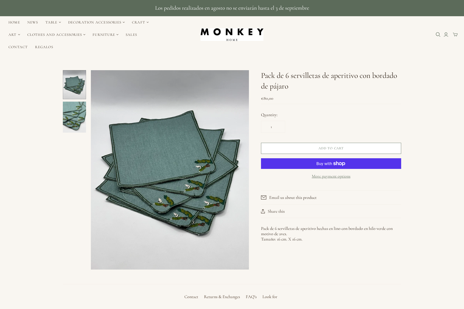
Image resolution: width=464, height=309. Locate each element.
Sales (131, 34)
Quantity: (269, 114)
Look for (269, 296)
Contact (18, 47)
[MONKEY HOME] (232, 34)
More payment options (331, 176)
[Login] (446, 34)
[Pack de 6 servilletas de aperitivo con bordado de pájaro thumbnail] (74, 84)
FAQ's (251, 296)
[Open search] (438, 34)
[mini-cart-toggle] (455, 34)
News (32, 22)
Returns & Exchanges (222, 296)
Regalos (44, 47)
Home (14, 22)
